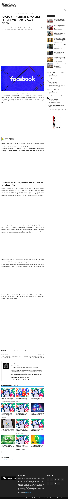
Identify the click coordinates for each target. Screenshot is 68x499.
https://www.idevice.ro (15, 365)
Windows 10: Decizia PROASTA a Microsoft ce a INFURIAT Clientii (11, 357)
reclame (25, 350)
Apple (27, 10)
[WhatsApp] (51, 483)
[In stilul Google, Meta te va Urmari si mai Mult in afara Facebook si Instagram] (22, 407)
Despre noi (28, 497)
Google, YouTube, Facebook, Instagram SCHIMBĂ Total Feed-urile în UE (22, 400)
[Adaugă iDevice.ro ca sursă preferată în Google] (22, 139)
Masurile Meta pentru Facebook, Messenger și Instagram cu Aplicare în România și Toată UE (37, 414)
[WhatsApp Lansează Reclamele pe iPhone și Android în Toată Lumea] (37, 439)
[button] (65, 10)
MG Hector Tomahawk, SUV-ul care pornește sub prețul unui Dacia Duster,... (60, 46)
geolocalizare (13, 350)
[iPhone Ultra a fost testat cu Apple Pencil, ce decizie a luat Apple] (50, 53)
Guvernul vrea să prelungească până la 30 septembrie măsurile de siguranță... (60, 65)
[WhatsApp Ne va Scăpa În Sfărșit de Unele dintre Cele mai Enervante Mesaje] (8, 439)
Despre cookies (53, 497)
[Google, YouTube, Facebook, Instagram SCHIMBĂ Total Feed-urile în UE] (22, 392)
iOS (37, 10)
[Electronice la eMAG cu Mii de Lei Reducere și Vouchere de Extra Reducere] (50, 21)
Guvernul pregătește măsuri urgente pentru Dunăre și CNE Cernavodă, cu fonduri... (59, 58)
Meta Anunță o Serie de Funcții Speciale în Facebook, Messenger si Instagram (37, 430)
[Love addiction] (56, 129)
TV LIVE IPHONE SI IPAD (18, 10)
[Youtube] (28, 379)
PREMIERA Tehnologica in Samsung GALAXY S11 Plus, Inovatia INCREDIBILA (34, 357)
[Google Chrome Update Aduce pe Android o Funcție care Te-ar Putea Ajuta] (8, 423)
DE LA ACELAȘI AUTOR (17, 385)
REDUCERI (9, 10)
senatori (33, 350)
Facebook (6, 13)
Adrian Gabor (7, 31)
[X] (24, 379)
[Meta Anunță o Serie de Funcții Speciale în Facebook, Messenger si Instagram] (37, 423)
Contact (62, 497)
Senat (29, 350)
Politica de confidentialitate (44, 497)
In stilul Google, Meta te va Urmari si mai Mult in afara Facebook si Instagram (21, 414)
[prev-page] (2, 452)
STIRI (3, 10)
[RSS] (58, 479)
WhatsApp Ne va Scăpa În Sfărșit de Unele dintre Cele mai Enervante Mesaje (7, 446)
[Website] (26, 379)
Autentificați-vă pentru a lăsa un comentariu (10, 459)
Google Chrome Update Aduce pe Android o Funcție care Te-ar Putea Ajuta (7, 430)
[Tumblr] (21, 379)
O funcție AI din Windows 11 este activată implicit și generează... (59, 27)
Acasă (2, 13)
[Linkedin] (16, 379)
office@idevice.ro (28, 492)
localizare (21, 350)
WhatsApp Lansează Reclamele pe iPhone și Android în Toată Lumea (37, 446)
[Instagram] (14, 379)
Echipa (58, 497)
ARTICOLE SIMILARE (6, 385)
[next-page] (4, 452)
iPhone (32, 10)
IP (17, 350)
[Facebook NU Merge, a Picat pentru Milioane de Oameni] (37, 392)
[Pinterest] (19, 379)
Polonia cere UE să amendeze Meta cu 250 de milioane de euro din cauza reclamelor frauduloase (8, 400)
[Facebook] (12, 379)
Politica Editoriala (34, 497)
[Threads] (58, 483)
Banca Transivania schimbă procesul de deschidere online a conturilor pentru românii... (60, 39)
